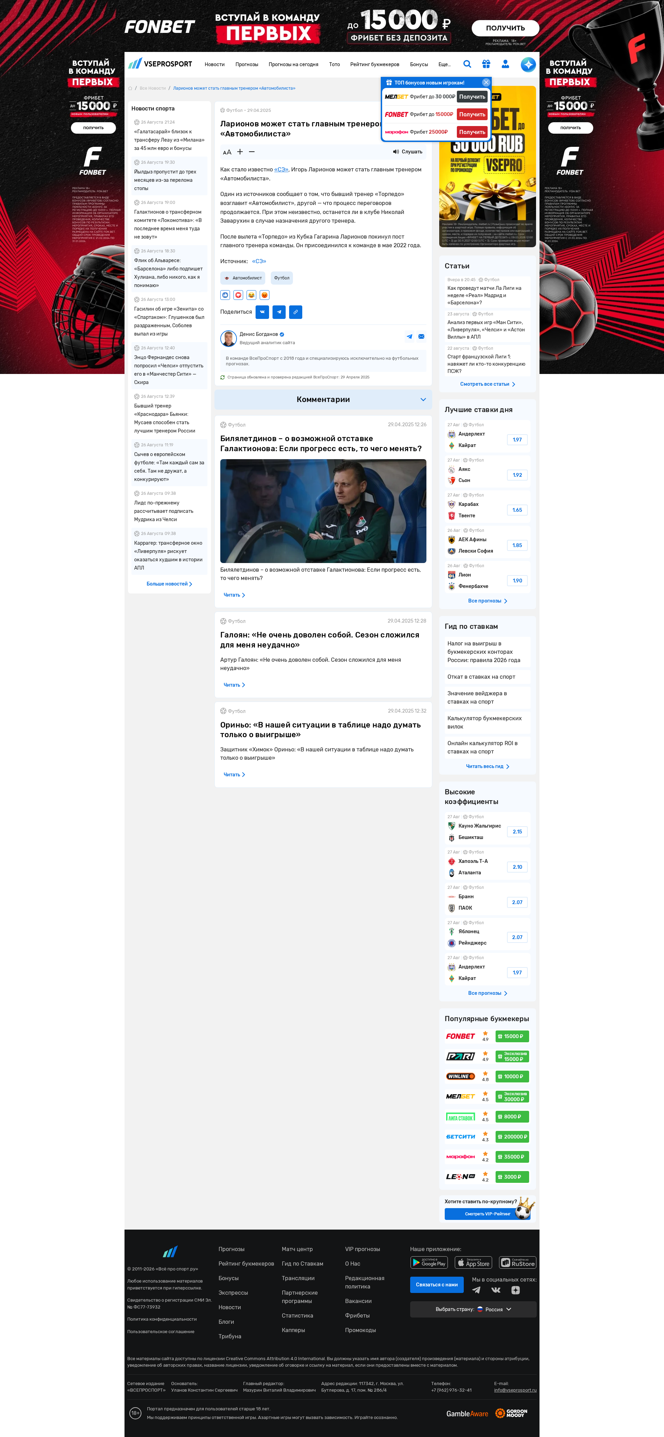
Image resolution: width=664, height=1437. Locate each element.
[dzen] (515, 1290)
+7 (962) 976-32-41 (451, 1390)
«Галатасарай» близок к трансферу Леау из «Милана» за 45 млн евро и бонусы (169, 140)
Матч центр (297, 1249)
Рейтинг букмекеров (374, 65)
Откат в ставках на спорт (481, 676)
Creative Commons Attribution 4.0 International (275, 1358)
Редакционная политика (365, 1282)
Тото (334, 65)
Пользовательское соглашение (160, 1331)
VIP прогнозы (362, 1249)
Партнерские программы (300, 1296)
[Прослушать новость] (396, 152)
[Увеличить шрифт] (240, 152)
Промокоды (360, 1330)
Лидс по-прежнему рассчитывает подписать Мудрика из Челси (163, 511)
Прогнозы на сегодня (294, 65)
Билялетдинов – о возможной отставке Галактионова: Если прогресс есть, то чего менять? (321, 443)
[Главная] (130, 88)
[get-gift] (486, 65)
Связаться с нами (437, 1285)
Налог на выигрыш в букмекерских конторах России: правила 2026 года (484, 651)
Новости (215, 65)
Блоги (226, 1322)
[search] (467, 64)
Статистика (297, 1315)
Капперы (293, 1330)
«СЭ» (281, 169)
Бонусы (419, 65)
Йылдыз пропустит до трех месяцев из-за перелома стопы (165, 180)
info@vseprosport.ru (515, 1390)
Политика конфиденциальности (162, 1319)
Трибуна (230, 1336)
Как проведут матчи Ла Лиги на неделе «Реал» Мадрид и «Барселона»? (488, 292)
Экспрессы (233, 1292)
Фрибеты (357, 1315)
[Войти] (505, 64)
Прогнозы (247, 65)
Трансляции (298, 1278)
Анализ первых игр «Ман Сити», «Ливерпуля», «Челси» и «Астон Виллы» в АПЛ (488, 326)
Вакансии (358, 1301)
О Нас (352, 1263)
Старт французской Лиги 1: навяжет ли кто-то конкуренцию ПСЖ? (488, 360)
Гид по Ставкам (302, 1263)
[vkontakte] (495, 1290)
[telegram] (476, 1290)
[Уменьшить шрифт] (252, 152)
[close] (486, 82)
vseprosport (160, 65)
